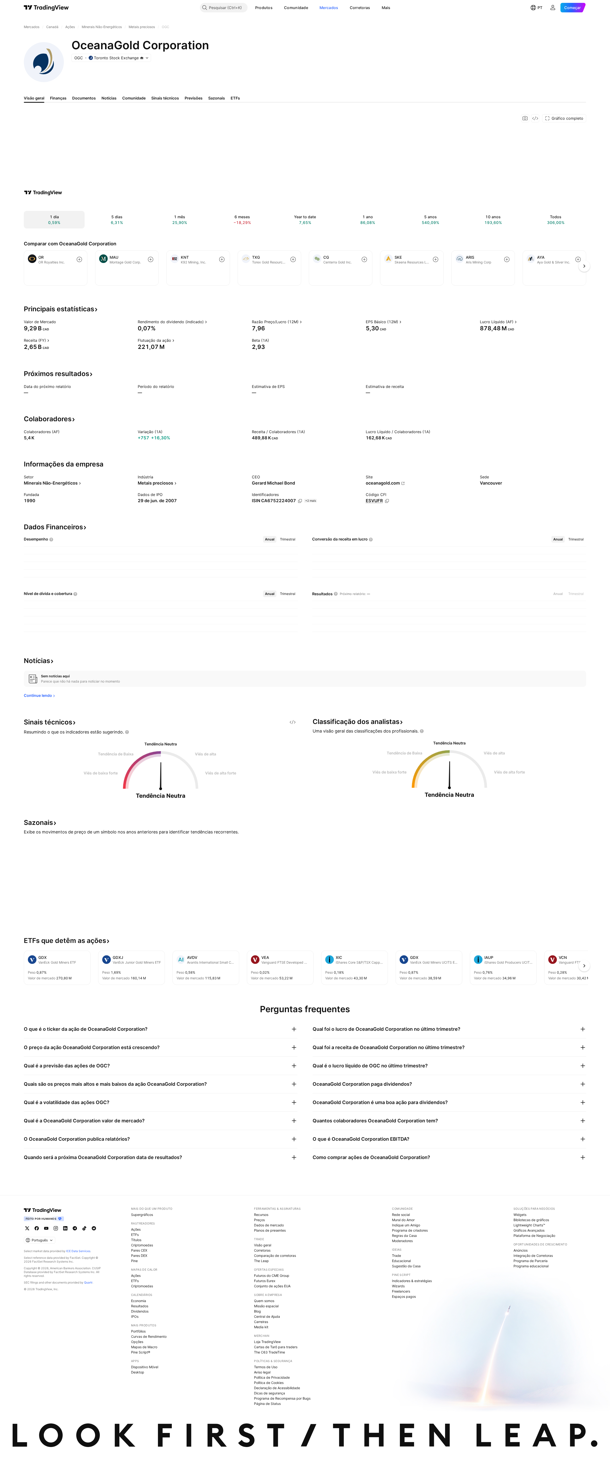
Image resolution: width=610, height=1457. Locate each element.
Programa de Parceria (530, 1261)
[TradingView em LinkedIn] (65, 1228)
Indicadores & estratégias (412, 1281)
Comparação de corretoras (275, 1256)
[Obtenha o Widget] (535, 118)
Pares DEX (139, 1256)
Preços (259, 1220)
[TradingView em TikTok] (84, 1228)
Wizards (398, 1286)
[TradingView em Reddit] (94, 1228)
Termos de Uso (265, 1367)
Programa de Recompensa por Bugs (282, 1398)
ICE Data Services (78, 1251)
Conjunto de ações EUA (272, 1286)
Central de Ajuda (267, 1316)
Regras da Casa (404, 1236)
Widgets (519, 1215)
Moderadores (402, 1241)
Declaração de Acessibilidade (277, 1388)
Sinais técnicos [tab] (165, 98)
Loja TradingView (267, 1342)
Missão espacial (266, 1306)
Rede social (401, 1215)
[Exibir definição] (59, 322)
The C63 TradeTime (269, 1352)
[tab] (269, 539)
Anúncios (520, 1250)
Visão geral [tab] (34, 98)
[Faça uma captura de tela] (525, 118)
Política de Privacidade (272, 1377)
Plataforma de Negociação (534, 1236)
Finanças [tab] (58, 98)
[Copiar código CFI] (387, 501)
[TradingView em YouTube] (46, 1228)
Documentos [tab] (84, 98)
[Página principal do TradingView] (46, 7)
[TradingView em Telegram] (74, 1228)
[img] (142, 58)
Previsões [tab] (194, 98)
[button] (276, 7)
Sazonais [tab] (216, 98)
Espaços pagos (404, 1296)
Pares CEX (139, 1250)
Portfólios (138, 1331)
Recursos (261, 1215)
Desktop (137, 1372)
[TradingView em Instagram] (55, 1228)
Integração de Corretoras (533, 1256)
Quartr (88, 1282)
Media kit (261, 1327)
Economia (138, 1301)
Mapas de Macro (144, 1347)
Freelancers (401, 1291)
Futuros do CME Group (271, 1276)
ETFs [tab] (235, 98)
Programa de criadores (410, 1230)
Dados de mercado (269, 1225)
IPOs (134, 1316)
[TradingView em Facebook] (36, 1228)
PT (540, 7)
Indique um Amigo (406, 1225)
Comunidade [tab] (134, 98)
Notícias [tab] (109, 98)
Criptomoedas (142, 1245)
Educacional (401, 1261)
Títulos (136, 1240)
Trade (396, 1256)
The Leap (261, 1261)
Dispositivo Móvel (144, 1367)
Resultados (139, 1306)
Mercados (329, 7)
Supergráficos (142, 1215)
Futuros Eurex (264, 1281)
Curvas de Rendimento (149, 1336)
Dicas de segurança (269, 1393)
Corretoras (360, 7)
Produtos (264, 7)
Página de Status (267, 1404)
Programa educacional (531, 1266)
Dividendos (139, 1311)
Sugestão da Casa (406, 1266)
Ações (136, 1229)
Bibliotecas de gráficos (531, 1220)
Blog (257, 1311)
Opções (137, 1342)
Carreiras (261, 1322)
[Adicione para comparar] (79, 259)
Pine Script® (140, 1352)
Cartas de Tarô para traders (275, 1347)
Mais (386, 7)
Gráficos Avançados (528, 1230)
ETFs (135, 1235)
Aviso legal (262, 1372)
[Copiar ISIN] (300, 501)
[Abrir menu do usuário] (553, 7)
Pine (134, 1261)
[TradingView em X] (27, 1228)
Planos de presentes (270, 1230)
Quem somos (264, 1301)
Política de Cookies (269, 1383)
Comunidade (296, 7)
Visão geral (262, 1245)
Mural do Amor (403, 1220)
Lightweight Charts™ (529, 1225)
